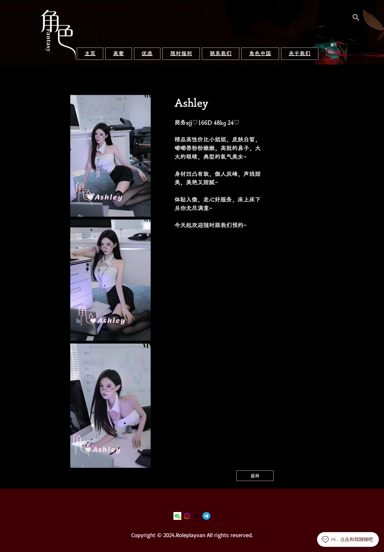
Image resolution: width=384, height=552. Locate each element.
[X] (197, 516)
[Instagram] (187, 516)
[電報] (206, 516)
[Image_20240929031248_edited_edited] (177, 516)
